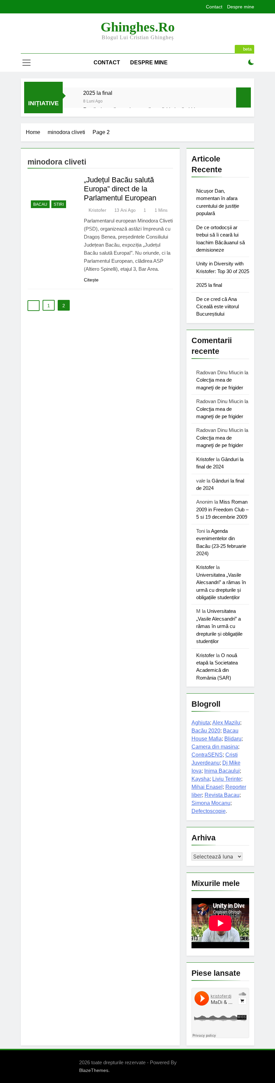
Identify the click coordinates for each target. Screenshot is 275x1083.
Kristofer (97, 210)
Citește (91, 279)
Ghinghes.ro (138, 27)
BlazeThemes (93, 1070)
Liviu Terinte (226, 779)
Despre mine (240, 6)
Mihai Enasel (207, 787)
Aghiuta (200, 722)
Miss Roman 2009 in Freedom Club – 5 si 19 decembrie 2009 (222, 509)
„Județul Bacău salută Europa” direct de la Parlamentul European (120, 189)
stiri (59, 204)
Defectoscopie (208, 811)
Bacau (40, 204)
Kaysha (200, 779)
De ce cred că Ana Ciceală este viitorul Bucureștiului (217, 306)
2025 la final (97, 93)
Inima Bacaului (222, 771)
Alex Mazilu (226, 722)
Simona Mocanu (210, 803)
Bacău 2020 (205, 731)
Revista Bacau (222, 795)
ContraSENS (207, 755)
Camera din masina (214, 747)
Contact (214, 6)
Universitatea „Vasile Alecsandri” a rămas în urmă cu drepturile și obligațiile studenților (219, 626)
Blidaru (232, 739)
